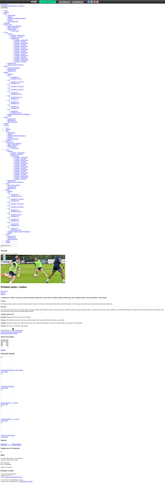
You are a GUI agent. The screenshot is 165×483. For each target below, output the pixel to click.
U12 (9, 95)
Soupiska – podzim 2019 (21, 58)
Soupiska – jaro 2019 (20, 61)
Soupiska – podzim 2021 (21, 52)
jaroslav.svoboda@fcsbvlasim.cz (13, 477)
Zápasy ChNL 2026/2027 (14, 26)
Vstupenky (7, 23)
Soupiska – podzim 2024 (21, 43)
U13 (9, 91)
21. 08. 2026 (4, 371)
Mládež (6, 72)
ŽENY (6, 117)
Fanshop (6, 125)
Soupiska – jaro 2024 (20, 44)
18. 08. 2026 (4, 437)
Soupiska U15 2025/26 (17, 86)
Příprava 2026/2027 (13, 27)
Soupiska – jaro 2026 (17, 37)
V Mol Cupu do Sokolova (8, 435)
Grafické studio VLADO (26, 481)
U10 (9, 105)
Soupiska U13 (15, 92)
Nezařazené (9, 444)
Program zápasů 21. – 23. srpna (9, 403)
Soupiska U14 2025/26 (17, 89)
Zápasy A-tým (8, 24)
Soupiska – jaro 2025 (20, 41)
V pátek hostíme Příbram (7, 386)
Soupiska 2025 (12, 119)
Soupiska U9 (14, 111)
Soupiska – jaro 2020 (20, 57)
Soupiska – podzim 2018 (21, 60)
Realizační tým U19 (16, 78)
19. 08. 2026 (4, 420)
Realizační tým (12, 63)
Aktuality (6, 12)
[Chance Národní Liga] (47, 2)
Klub (5, 13)
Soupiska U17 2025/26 (17, 81)
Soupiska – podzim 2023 (21, 46)
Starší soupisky (15, 38)
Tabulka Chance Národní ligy (16, 64)
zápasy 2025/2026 (12, 122)
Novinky (3, 294)
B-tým (6, 66)
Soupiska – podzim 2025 (21, 40)
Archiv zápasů (15, 30)
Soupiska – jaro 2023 (20, 47)
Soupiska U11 (15, 102)
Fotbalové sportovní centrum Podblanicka (19, 114)
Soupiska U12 (15, 98)
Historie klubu (11, 15)
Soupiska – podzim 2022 (21, 49)
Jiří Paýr (3, 292)
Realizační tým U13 (16, 94)
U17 (9, 80)
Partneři (6, 123)
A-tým (6, 32)
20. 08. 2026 (4, 388)
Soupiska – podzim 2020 (21, 55)
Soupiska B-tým (12, 69)
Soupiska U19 (15, 77)
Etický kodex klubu (13, 21)
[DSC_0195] (33, 282)
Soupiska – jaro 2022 (20, 51)
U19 (9, 75)
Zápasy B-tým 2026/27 (14, 68)
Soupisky (10, 34)
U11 (9, 100)
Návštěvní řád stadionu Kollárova (17, 18)
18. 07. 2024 (4, 291)
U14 (9, 88)
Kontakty (10, 20)
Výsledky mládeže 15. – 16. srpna (10, 419)
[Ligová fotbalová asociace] (34, 2)
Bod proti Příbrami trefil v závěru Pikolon (12, 370)
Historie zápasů (12, 29)
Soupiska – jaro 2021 (20, 54)
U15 (9, 85)
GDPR (9, 115)
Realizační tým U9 (16, 112)
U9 (8, 109)
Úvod (5, 10)
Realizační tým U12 (16, 97)
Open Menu (4, 7)
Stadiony (10, 17)
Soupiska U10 (15, 106)
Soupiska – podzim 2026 (17, 35)
